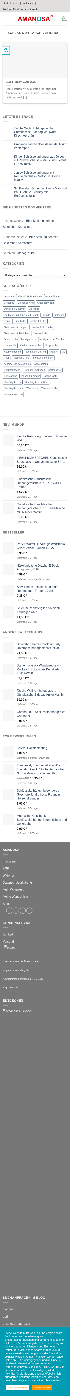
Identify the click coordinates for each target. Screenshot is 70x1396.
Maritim (54, 351)
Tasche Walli (50, 376)
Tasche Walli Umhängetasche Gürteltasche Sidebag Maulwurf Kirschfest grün (35, 132)
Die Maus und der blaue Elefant (21, 315)
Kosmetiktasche (12, 351)
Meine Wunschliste (15, 896)
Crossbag (9, 302)
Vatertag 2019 (24, 253)
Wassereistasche (13, 394)
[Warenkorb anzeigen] (64, 19)
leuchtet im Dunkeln (35, 351)
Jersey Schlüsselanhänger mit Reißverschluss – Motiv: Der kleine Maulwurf (37, 176)
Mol (64, 351)
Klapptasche (51, 345)
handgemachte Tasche (51, 339)
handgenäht (10, 345)
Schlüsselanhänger (43, 357)
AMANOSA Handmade (29, 296)
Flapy (7, 321)
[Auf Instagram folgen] (16, 910)
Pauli (6, 357)
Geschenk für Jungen (15, 327)
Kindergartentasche (30, 345)
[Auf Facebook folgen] (9, 910)
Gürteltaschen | (12, 3)
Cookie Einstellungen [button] (17, 1387)
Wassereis (32, 388)
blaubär (8, 1309)
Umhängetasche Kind (36, 382)
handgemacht (28, 339)
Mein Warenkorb (13, 889)
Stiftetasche (10, 376)
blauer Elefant (52, 296)
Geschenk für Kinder (42, 327)
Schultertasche (12, 370)
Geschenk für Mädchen (16, 333)
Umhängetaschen (13, 388)
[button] (5, 18)
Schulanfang (41, 363)
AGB (6, 868)
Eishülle (45, 315)
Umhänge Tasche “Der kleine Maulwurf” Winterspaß (40, 146)
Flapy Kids (19, 321)
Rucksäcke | (28, 3)
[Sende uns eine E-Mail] (23, 910)
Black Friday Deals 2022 (21, 82)
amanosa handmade (16, 1323)
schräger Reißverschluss (17, 363)
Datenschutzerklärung (17, 882)
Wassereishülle (49, 388)
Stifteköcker (54, 370)
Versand (8, 941)
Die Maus (34, 308)
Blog (6, 903)
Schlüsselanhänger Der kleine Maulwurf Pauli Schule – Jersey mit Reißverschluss (40, 192)
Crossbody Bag (45, 302)
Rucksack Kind (21, 357)
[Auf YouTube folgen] (29, 910)
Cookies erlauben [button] (42, 1387)
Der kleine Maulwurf (14, 308)
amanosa (9, 296)
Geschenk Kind (41, 333)
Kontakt (8, 934)
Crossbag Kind (26, 302)
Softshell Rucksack (34, 370)
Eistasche (59, 315)
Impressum (10, 861)
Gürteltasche (11, 339)
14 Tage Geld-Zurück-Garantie (21, 9)
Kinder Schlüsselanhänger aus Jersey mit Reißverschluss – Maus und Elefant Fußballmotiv (40, 160)
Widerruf (8, 875)
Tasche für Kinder (30, 376)
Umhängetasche (12, 382)
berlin (6, 1316)
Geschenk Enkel (37, 321)
